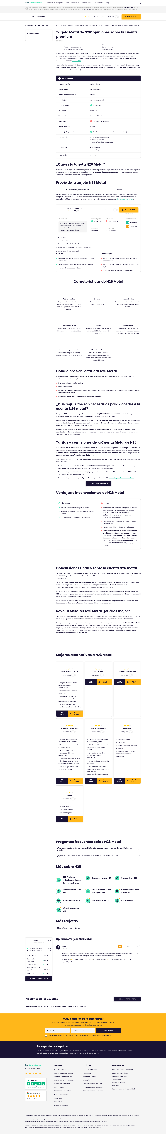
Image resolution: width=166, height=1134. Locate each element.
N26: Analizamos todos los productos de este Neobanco (92, 26)
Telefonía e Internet (90, 1077)
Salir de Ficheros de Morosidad (123, 1089)
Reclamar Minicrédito (120, 1073)
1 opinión (102, 17)
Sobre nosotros (60, 1069)
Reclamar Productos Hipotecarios (119, 1078)
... (118, 955)
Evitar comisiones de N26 (98, 483)
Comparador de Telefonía (93, 1091)
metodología (87, 9)
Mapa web (58, 1101)
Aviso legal (58, 1098)
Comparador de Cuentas (92, 1084)
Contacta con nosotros (63, 1077)
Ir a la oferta (132, 17)
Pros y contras (65, 240)
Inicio (57, 26)
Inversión (86, 1080)
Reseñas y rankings (54, 3)
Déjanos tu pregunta (127, 999)
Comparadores (71, 3)
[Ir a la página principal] (33, 2)
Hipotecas (87, 1073)
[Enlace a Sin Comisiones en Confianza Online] (124, 1098)
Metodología (59, 1087)
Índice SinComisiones (62, 1084)
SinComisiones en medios (63, 1073)
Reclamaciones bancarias (91, 3)
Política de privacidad (62, 1091)
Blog (107, 3)
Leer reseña (62, 713)
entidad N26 (76, 61)
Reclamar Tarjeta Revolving (122, 1069)
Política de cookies (61, 1094)
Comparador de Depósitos (93, 1087)
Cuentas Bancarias (67, 26)
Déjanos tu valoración (39, 979)
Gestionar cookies (61, 1105)
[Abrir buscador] (140, 3)
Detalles (63, 237)
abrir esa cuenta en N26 (124, 199)
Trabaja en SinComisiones (63, 1080)
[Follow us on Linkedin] (40, 1074)
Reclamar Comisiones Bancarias (120, 1084)
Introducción (31, 37)
